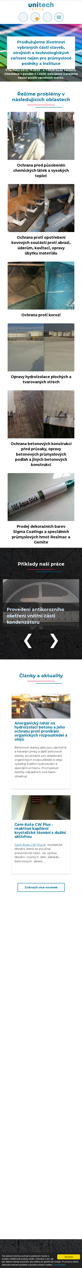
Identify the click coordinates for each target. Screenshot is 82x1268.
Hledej (47, 17)
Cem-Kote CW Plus (28, 845)
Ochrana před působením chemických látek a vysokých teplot (41, 170)
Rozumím (69, 1256)
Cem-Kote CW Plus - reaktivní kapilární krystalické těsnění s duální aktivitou (40, 830)
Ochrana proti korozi (41, 315)
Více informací (59, 1264)
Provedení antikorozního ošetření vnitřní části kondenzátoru (35, 616)
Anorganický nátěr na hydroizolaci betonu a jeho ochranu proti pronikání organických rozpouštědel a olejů (40, 731)
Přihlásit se (23, 17)
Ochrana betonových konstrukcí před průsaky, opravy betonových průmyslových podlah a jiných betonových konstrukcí (41, 454)
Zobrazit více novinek (41, 887)
